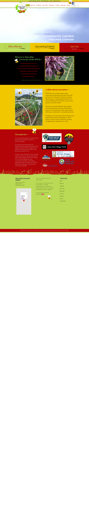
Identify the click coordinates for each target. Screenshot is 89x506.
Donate (61, 198)
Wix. (68, 230)
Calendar (62, 186)
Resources (62, 191)
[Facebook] (73, 3)
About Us (62, 183)
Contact (62, 193)
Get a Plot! (62, 188)
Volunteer (62, 196)
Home (61, 180)
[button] (33, 5)
